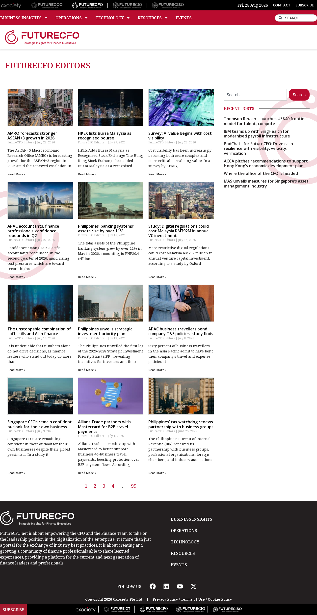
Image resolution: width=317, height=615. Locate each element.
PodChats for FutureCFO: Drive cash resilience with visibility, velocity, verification (258, 148)
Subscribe (13, 609)
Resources (150, 18)
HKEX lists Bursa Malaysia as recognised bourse (104, 136)
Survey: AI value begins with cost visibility (180, 136)
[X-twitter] (193, 586)
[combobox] (296, 18)
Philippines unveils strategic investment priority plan (105, 331)
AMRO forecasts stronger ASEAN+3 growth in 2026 (32, 136)
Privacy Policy (165, 599)
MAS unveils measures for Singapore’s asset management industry (266, 183)
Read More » (16, 174)
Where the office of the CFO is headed (261, 173)
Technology (110, 18)
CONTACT (282, 5)
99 (133, 485)
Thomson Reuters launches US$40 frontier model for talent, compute (265, 121)
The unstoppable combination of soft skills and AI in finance (39, 331)
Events (184, 18)
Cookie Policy (220, 599)
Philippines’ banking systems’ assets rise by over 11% (106, 228)
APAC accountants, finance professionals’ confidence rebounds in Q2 (33, 230)
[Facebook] (152, 586)
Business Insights (191, 519)
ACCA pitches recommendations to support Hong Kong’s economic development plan (266, 163)
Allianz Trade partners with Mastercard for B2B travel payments (104, 426)
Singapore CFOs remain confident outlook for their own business (39, 424)
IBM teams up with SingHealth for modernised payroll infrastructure (257, 134)
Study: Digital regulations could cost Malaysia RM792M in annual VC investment (179, 230)
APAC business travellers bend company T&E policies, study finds (180, 331)
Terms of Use (193, 599)
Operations (68, 18)
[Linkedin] (166, 586)
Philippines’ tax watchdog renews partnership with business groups (180, 424)
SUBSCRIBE (304, 5)
